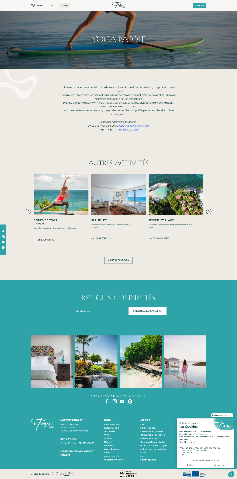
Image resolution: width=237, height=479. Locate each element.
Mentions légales (147, 428)
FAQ (142, 424)
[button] (53, 5)
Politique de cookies (148, 438)
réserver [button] (199, 5)
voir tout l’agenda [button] (118, 260)
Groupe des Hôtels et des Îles (152, 442)
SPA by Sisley (109, 431)
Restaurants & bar (111, 428)
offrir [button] (64, 5)
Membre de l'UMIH (148, 460)
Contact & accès (111, 456)
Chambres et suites (112, 424)
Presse (143, 452)
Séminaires (108, 445)
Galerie (107, 452)
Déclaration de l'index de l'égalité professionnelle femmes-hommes (154, 447)
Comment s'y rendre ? (113, 460)
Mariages (108, 442)
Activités (108, 438)
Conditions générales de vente (153, 435)
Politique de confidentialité (151, 431)
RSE (142, 456)
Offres (107, 435)
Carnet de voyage (112, 449)
